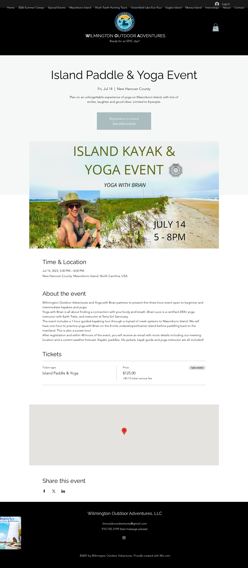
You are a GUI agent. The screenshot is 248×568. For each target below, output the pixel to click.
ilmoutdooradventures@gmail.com (124, 523)
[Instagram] (124, 538)
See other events (124, 123)
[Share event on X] (54, 491)
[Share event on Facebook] (44, 491)
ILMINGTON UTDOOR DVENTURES (125, 35)
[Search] (215, 28)
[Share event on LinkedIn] (63, 491)
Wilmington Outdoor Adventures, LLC (125, 513)
